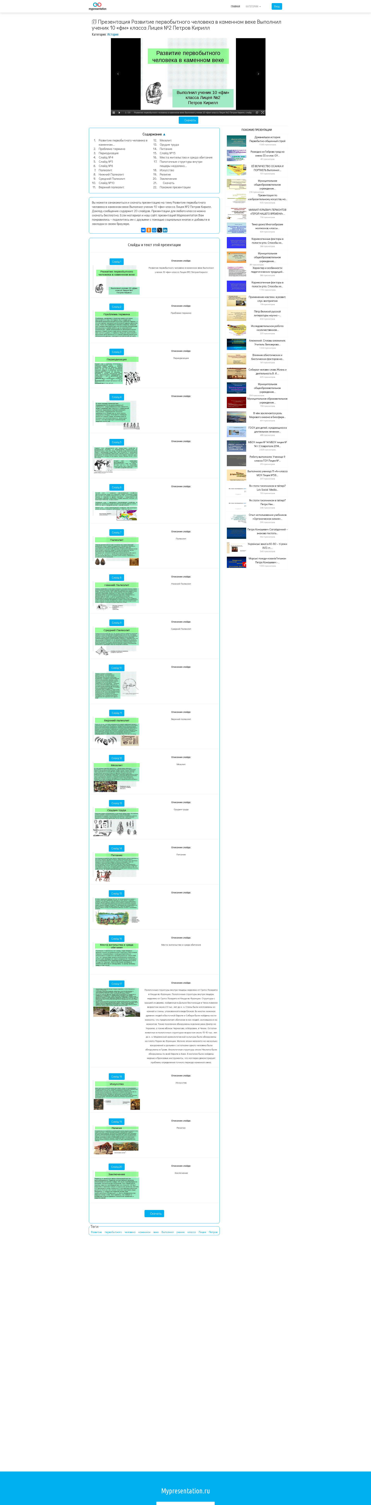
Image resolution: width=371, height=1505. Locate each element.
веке (156, 1232)
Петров (213, 1232)
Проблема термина (112, 149)
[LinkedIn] (165, 230)
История (112, 34)
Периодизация (108, 153)
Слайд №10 (107, 183)
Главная (235, 6)
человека (130, 1232)
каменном (144, 1232)
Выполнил (168, 1232)
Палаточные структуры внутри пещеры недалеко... (181, 163)
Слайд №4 (106, 157)
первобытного (113, 1232)
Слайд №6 (106, 166)
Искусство (167, 170)
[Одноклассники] (148, 230)
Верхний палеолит (111, 187)
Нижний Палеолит (111, 174)
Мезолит (166, 140)
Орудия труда (169, 144)
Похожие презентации (175, 187)
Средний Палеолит (112, 178)
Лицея (202, 1232)
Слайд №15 (167, 153)
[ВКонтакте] (143, 230)
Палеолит (105, 170)
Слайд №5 (106, 161)
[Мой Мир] (154, 230)
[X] (159, 230)
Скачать (190, 120)
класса (192, 1232)
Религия (165, 174)
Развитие (96, 1232)
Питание (166, 149)
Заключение (168, 178)
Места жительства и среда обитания (186, 157)
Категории (252, 6)
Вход (277, 6)
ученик (180, 1232)
